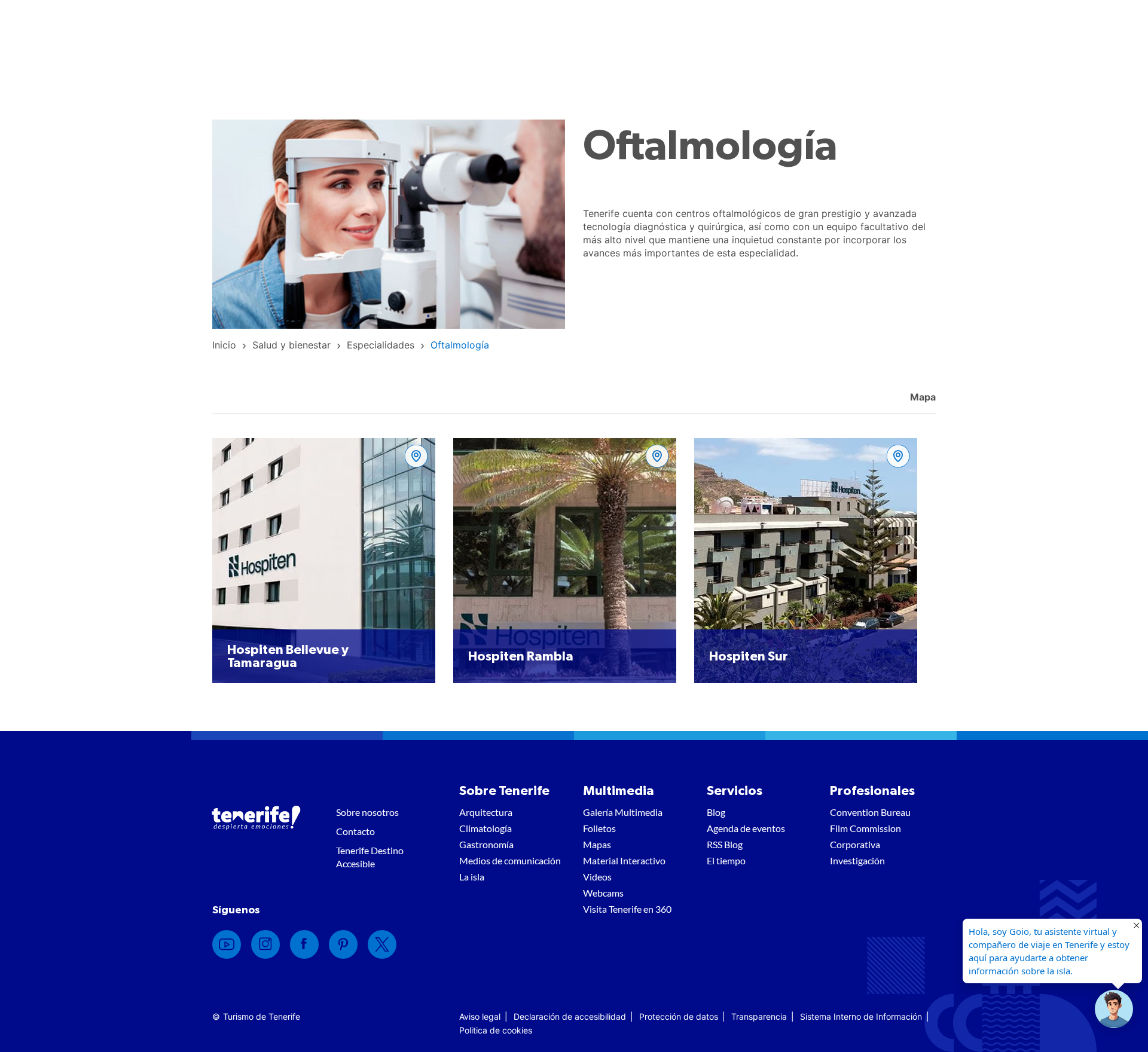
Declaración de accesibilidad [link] (570, 1016)
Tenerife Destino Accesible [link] (370, 857)
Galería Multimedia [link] (622, 812)
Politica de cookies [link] (495, 1030)
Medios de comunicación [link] (510, 860)
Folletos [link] (599, 828)
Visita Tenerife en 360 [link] (627, 909)
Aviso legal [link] (479, 1016)
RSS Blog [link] (725, 844)
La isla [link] (471, 876)
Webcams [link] (603, 892)
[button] (1114, 1009)
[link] (224, 345)
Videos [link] (597, 876)
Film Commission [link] (865, 828)
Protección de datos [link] (678, 1016)
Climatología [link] (485, 828)
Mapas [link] (597, 844)
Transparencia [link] (759, 1016)
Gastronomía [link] (486, 844)
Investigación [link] (857, 860)
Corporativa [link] (855, 844)
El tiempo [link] (726, 860)
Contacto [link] (355, 831)
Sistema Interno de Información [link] (861, 1016)
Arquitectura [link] (485, 812)
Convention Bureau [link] (870, 812)
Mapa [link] (922, 397)
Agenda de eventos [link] (746, 828)
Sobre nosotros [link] (367, 812)
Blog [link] (716, 812)
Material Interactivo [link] (624, 860)
